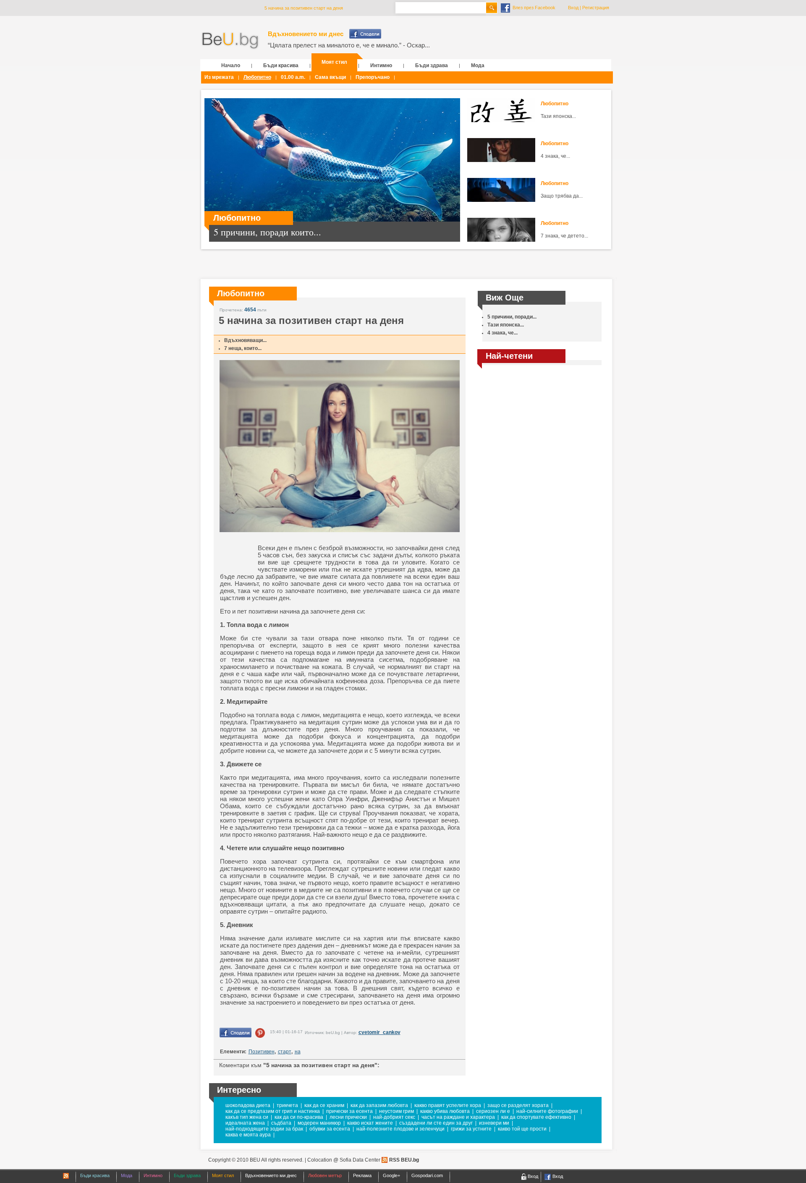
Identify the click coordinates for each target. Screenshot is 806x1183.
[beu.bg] (230, 41)
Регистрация (595, 7)
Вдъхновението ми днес (305, 33)
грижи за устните (471, 1129)
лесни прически (348, 1117)
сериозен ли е (493, 1111)
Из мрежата (219, 77)
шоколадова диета (247, 1105)
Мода (477, 65)
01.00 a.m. (293, 77)
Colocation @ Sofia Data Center (343, 1160)
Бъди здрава (431, 65)
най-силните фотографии (547, 1111)
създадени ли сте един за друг (436, 1123)
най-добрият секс (394, 1117)
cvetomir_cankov (379, 1032)
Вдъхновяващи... (245, 340)
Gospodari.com (427, 1175)
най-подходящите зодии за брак (264, 1129)
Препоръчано (373, 77)
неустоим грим (396, 1111)
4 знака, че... (555, 156)
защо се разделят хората (518, 1105)
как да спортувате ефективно (536, 1117)
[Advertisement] (539, 429)
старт (284, 1052)
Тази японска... (558, 116)
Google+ (391, 1175)
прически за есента (349, 1111)
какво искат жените (370, 1123)
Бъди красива (280, 65)
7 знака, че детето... (564, 236)
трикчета (287, 1105)
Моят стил (334, 62)
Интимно (381, 65)
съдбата (281, 1123)
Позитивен (262, 1052)
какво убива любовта (445, 1111)
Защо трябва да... (562, 196)
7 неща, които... (243, 348)
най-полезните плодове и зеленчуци (400, 1129)
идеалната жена (245, 1123)
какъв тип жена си (246, 1117)
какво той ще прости (522, 1129)
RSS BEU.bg (404, 1160)
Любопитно (257, 77)
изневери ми (494, 1123)
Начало (230, 65)
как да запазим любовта (379, 1105)
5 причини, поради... (511, 317)
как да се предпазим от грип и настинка (272, 1111)
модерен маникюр (319, 1123)
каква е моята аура (248, 1135)
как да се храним (324, 1105)
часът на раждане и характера (458, 1117)
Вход (573, 7)
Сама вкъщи (330, 77)
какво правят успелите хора (447, 1105)
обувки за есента (329, 1129)
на (298, 1052)
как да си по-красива (299, 1117)
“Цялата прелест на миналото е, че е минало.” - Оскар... (349, 45)
